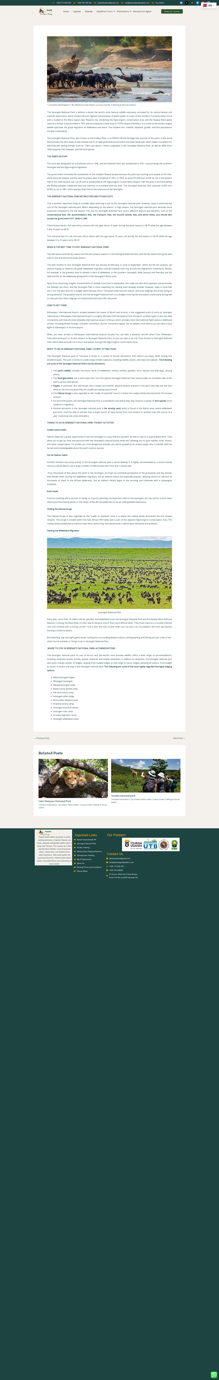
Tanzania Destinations (59, 104)
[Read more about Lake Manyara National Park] (73, 778)
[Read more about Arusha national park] (146, 775)
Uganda (77, 11)
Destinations (123, 11)
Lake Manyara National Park (55, 801)
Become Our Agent (142, 11)
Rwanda (88, 11)
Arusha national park (123, 796)
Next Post (179, 738)
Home (66, 11)
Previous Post (41, 738)
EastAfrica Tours (105, 11)
